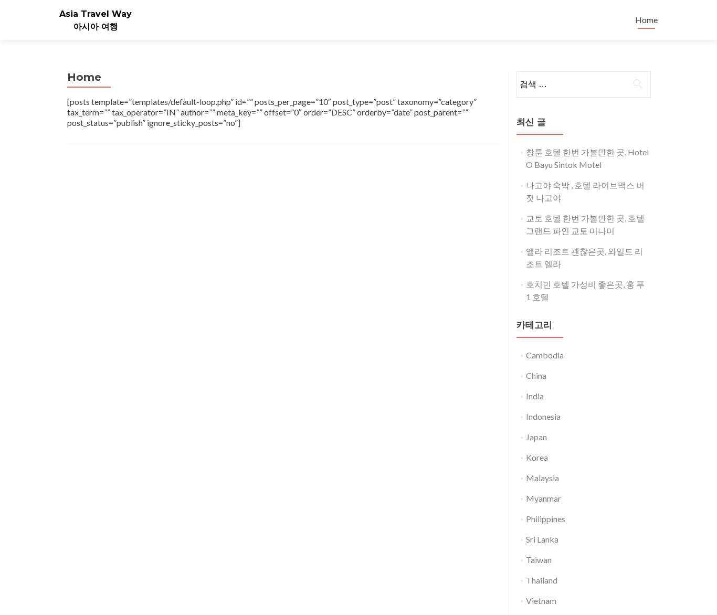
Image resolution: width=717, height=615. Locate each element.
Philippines (545, 519)
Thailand (541, 580)
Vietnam (541, 601)
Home (646, 20)
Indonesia (543, 416)
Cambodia (545, 355)
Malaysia (542, 478)
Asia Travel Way (95, 14)
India (535, 396)
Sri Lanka (542, 539)
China (536, 375)
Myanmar (543, 498)
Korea (537, 457)
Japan (536, 437)
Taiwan (539, 560)
